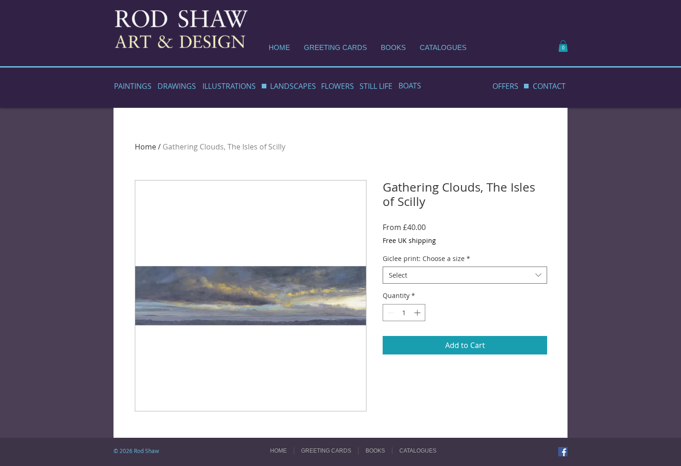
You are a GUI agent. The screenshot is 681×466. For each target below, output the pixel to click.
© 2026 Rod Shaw (136, 450)
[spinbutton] (404, 312)
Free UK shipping (409, 240)
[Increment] (418, 312)
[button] (563, 46)
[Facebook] (563, 451)
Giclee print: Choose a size (426, 259)
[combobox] (465, 275)
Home (145, 147)
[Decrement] (390, 312)
